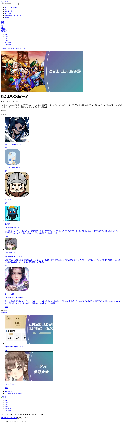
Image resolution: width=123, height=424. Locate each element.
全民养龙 (8, 9)
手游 (6, 36)
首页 (6, 34)
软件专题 (8, 410)
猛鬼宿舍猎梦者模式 (11, 7)
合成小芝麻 (8, 11)
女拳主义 (8, 17)
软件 (6, 38)
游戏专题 (8, 43)
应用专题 (8, 45)
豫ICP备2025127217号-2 (9, 418)
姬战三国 (8, 13)
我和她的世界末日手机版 (13, 15)
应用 (6, 40)
